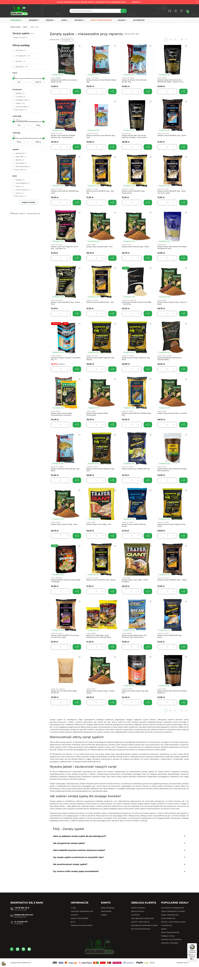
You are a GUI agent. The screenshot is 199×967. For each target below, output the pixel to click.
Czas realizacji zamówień (142, 918)
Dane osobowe (107, 908)
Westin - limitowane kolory (173, 922)
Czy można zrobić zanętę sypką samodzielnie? (76, 871)
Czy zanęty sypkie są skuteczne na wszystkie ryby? (78, 857)
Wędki (164, 929)
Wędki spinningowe (169, 915)
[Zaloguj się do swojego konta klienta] (175, 11)
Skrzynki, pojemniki (169, 943)
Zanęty (25, 27)
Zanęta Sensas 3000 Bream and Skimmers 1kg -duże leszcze (134, 636)
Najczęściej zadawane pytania (144, 925)
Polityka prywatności (141, 929)
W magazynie (66, 39)
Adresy (104, 915)
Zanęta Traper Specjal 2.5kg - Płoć (99, 247)
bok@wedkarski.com (23, 915)
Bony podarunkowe (170, 932)
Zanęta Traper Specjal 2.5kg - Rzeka (135, 247)
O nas (73, 908)
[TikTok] (29, 949)
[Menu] (195, 944)
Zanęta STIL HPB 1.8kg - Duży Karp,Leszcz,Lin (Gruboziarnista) (98, 636)
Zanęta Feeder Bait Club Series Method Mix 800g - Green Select (134, 136)
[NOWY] (137, 282)
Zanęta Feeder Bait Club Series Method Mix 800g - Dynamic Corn (170, 81)
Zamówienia (106, 911)
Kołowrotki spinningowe (172, 908)
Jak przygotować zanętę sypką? (69, 843)
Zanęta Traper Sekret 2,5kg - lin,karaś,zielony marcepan (62, 414)
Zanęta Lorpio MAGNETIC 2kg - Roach (171, 135)
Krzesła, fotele (168, 936)
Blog (73, 922)
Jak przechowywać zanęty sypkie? (70, 864)
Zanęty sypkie (23, 33)
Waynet (186, 962)
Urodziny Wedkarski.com (82, 911)
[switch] (192, 958)
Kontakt (74, 915)
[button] (169, 10)
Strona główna (15, 27)
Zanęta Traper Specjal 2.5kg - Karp (64, 524)
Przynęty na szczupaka (171, 939)
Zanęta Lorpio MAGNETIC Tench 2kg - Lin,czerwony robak (65, 636)
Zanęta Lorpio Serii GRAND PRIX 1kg (136, 469)
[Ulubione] (181, 11)
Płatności (135, 915)
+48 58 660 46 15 (21, 908)
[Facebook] (12, 949)
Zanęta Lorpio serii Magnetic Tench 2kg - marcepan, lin (64, 247)
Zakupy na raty (137, 911)
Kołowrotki (166, 925)
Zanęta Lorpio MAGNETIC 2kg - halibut (172, 580)
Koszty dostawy (138, 908)
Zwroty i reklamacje (140, 922)
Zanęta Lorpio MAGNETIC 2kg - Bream (101, 580)
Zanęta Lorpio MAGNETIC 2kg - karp (100, 302)
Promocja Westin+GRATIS (82, 925)
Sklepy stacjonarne (79, 918)
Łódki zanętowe (168, 918)
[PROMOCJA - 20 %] (66, 337)
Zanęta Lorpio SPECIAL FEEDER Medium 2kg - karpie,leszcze (63, 136)
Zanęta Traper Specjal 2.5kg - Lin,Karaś (172, 413)
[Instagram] (23, 949)
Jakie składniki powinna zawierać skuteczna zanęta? (79, 850)
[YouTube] (17, 949)
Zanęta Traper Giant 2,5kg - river (98, 524)
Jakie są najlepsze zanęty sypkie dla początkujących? (79, 836)
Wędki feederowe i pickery (173, 911)
